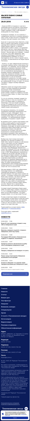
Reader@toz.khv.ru (6, 357)
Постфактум (6, 301)
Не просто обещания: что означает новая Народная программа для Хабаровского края (14, 263)
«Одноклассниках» (15, 208)
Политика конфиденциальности (10, 404)
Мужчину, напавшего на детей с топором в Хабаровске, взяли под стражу (13, 230)
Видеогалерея (6, 322)
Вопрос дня (5, 298)
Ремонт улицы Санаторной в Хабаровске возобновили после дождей (13, 256)
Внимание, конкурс (8, 307)
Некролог (4, 304)
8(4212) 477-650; (6, 352)
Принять (15, 417)
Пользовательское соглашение (10, 403)
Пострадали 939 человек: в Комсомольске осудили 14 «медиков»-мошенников (13, 237)
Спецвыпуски (6, 310)
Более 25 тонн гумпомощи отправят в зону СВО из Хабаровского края (13, 224)
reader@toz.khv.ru (6, 213)
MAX (23, 207)
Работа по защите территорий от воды (12, 269)
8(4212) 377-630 (16, 352)
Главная (3, 12)
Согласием (23, 414)
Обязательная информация (11, 328)
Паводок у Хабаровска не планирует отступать (15, 250)
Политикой (7, 415)
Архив (3, 313)
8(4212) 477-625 (6, 342)
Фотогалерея (6, 319)
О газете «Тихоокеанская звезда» (14, 316)
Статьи (10, 12)
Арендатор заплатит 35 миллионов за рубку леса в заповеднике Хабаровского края (14, 244)
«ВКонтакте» (4, 208)
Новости (4, 291)
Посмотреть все (16, 274)
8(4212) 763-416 (16, 347)
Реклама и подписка (8, 325)
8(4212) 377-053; (6, 347)
